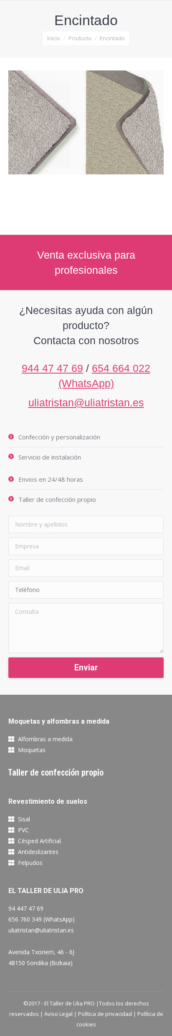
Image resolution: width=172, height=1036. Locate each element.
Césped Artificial (39, 841)
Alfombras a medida (45, 739)
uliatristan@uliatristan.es (86, 402)
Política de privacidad (105, 1014)
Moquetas (32, 750)
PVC (23, 830)
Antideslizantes (38, 852)
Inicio (53, 38)
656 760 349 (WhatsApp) (41, 919)
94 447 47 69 (25, 908)
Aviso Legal (58, 1014)
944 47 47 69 (52, 368)
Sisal (24, 819)
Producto (79, 38)
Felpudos (30, 863)
